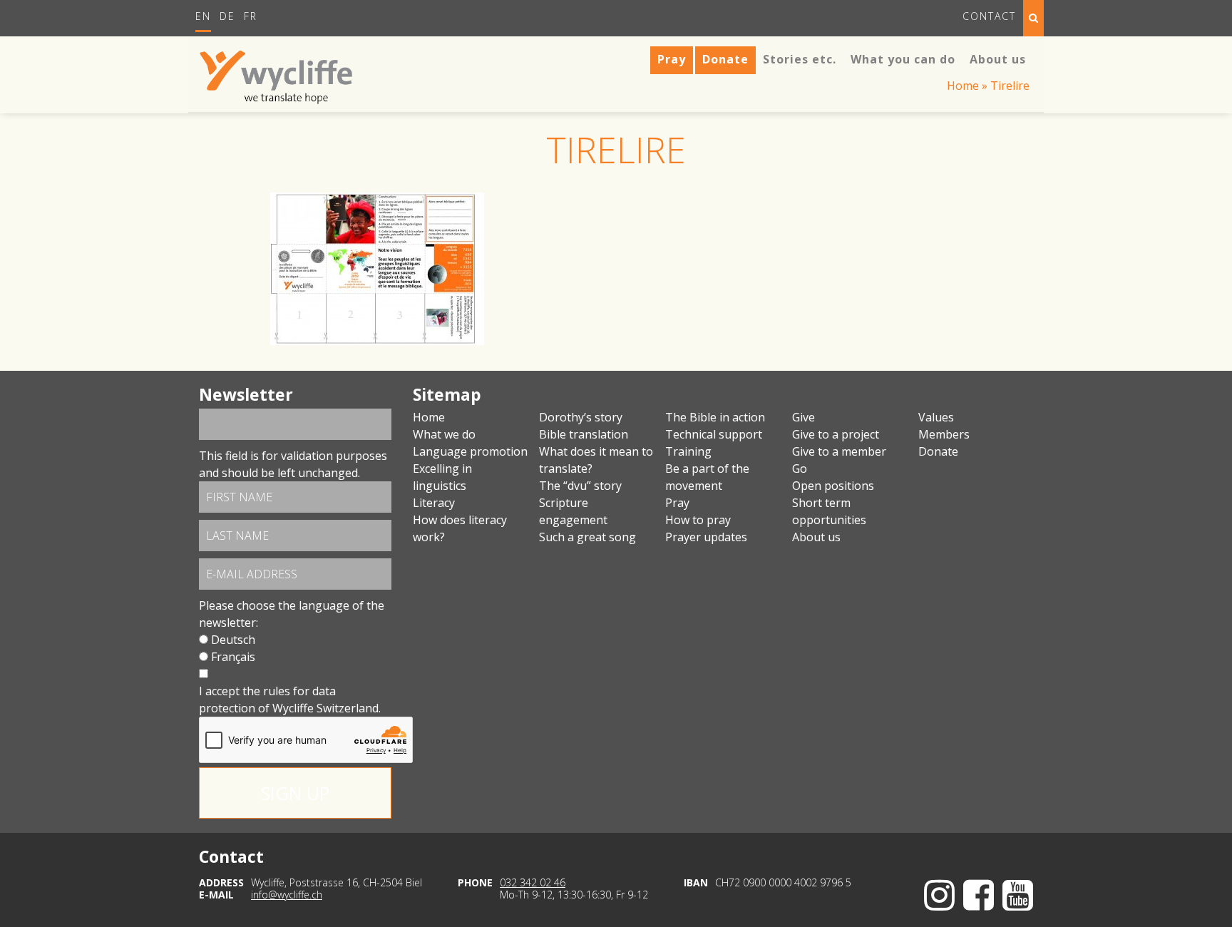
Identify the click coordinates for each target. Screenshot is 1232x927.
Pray (677, 503)
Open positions (833, 485)
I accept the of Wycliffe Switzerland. (290, 699)
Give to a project (835, 434)
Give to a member (839, 451)
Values (936, 417)
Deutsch (233, 639)
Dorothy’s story (580, 417)
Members (944, 434)
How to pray (698, 520)
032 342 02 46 (532, 882)
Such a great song (587, 537)
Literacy (434, 503)
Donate (938, 451)
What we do (444, 434)
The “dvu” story (580, 485)
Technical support (713, 434)
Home (963, 85)
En (203, 16)
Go (799, 468)
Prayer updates (706, 537)
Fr (250, 16)
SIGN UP (295, 793)
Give (803, 417)
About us (816, 537)
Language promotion (470, 451)
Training (688, 451)
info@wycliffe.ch (286, 894)
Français (233, 657)
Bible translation (583, 434)
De (227, 16)
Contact (989, 16)
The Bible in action (715, 417)
